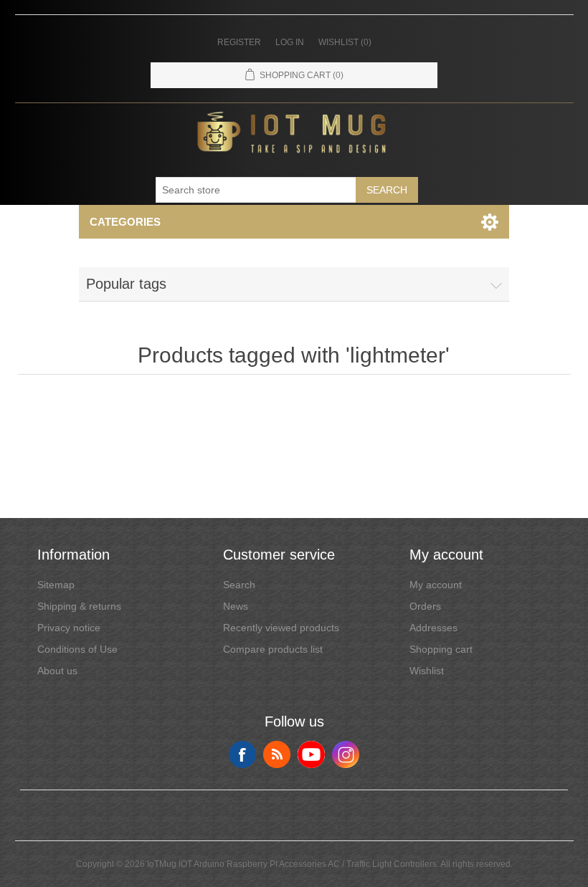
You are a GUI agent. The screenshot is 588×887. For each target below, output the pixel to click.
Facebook (242, 754)
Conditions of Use (77, 649)
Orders (425, 606)
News (235, 606)
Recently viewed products (281, 627)
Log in (289, 42)
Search (386, 190)
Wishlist (426, 670)
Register (239, 42)
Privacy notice (68, 627)
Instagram (345, 754)
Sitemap (56, 584)
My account (435, 584)
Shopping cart (441, 649)
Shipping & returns (79, 606)
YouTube (311, 754)
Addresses (433, 627)
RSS (276, 754)
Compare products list (273, 649)
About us (57, 670)
